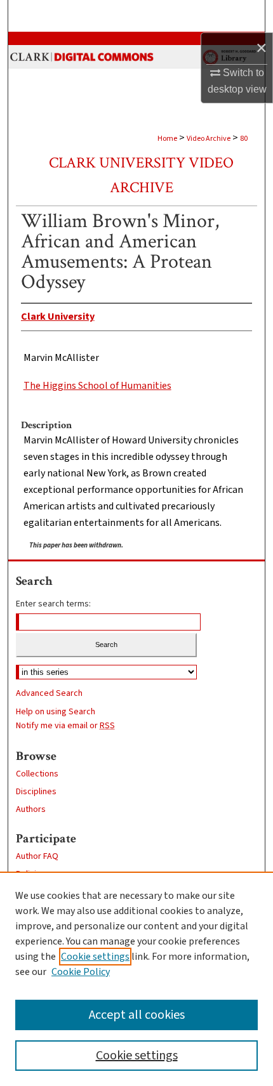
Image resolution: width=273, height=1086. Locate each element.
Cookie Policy (80, 972)
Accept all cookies (137, 1015)
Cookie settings (95, 957)
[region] (136, 979)
